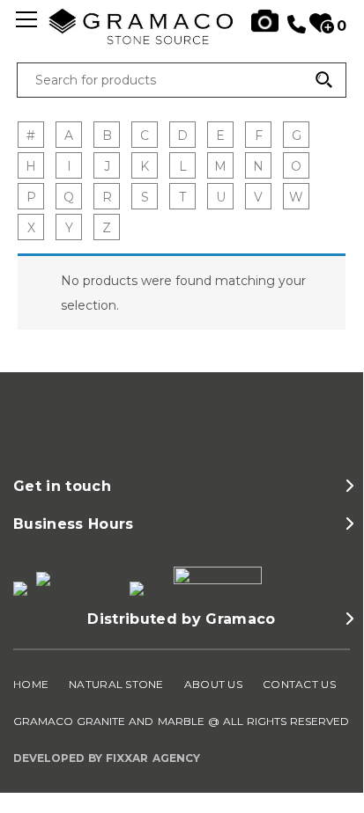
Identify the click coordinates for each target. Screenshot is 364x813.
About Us (213, 684)
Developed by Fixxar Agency (106, 758)
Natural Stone (116, 684)
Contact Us (299, 684)
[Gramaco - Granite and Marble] (182, 40)
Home (30, 684)
